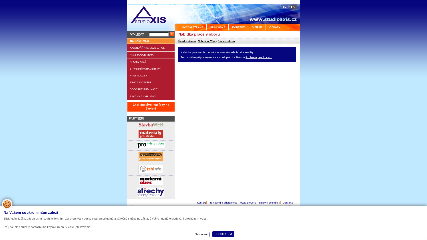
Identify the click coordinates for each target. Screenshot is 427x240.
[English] (293, 7)
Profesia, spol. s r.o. (259, 57)
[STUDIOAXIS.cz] (151, 15)
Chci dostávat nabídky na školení (151, 106)
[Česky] (284, 7)
